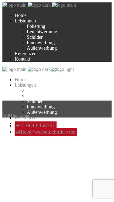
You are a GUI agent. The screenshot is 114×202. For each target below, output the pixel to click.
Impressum (21, 116)
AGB (6, 116)
